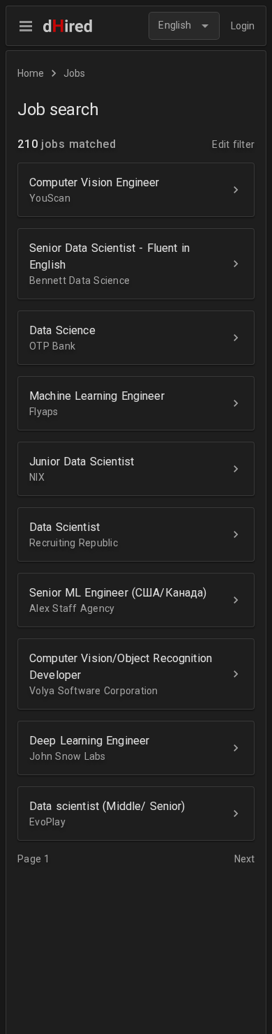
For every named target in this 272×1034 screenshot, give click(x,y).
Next (244, 858)
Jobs (74, 73)
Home (30, 73)
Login (243, 25)
